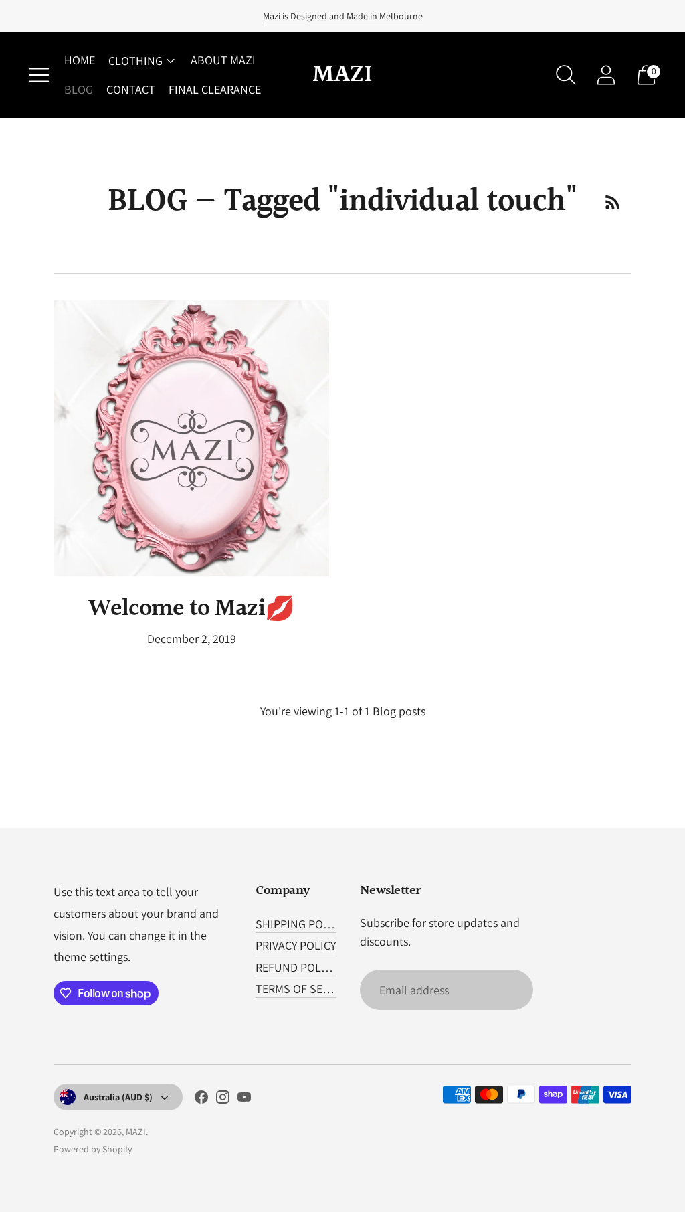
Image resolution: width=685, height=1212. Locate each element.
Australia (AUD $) (118, 1097)
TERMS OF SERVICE (303, 989)
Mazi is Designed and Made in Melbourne (343, 16)
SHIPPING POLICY (300, 924)
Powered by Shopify (93, 1149)
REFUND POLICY (296, 967)
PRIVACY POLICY (296, 945)
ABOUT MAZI (223, 60)
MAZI (136, 1132)
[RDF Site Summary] (612, 202)
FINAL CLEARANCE (215, 89)
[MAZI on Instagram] (223, 1099)
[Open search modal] (566, 75)
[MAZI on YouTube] (244, 1099)
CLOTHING (135, 60)
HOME (79, 60)
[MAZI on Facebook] (201, 1099)
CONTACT (130, 89)
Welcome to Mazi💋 (191, 609)
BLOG (78, 89)
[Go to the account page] (606, 75)
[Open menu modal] (39, 75)
